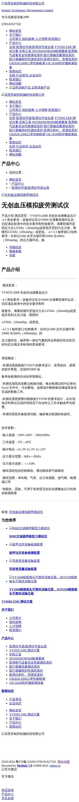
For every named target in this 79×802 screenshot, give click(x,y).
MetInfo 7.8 (24, 765)
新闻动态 (15, 71)
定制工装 (25, 51)
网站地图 (15, 83)
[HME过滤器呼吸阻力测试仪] (29, 528)
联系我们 (54, 39)
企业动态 (35, 75)
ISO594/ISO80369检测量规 (50, 51)
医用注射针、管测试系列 (60, 59)
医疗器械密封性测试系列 (26, 59)
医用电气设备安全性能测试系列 (30, 662)
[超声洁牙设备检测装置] (26, 544)
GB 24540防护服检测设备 (26, 682)
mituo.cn (55, 765)
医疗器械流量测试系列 (59, 55)
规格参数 (15, 251)
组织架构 (28, 39)
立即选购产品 (40, 87)
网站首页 (15, 30)
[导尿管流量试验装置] (24, 560)
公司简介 (15, 39)
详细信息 (15, 247)
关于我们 (15, 34)
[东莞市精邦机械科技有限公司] (39, 95)
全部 (12, 47)
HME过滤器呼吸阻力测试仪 (28, 536)
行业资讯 (22, 75)
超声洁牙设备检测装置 (24, 552)
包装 (12, 255)
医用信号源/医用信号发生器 (35, 47)
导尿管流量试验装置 (23, 569)
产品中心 (15, 43)
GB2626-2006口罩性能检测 (27, 63)
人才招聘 (41, 39)
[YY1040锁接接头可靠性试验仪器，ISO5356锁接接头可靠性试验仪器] (43, 581)
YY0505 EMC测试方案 (17, 601)
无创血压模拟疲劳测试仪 (26, 512)
